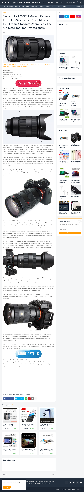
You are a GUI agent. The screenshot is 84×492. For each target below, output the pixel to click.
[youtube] (72, 16)
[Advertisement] (28, 380)
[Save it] (15, 410)
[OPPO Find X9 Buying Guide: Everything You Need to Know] (10, 415)
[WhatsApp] (26, 398)
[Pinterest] (29, 398)
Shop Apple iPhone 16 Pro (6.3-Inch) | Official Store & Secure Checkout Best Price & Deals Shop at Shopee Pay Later (28, 450)
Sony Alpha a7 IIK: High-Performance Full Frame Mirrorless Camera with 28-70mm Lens (75, 144)
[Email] (32, 398)
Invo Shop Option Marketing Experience (21, 2)
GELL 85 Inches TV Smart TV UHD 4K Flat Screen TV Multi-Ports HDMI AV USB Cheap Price (64, 162)
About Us (63, 489)
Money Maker (68, 2)
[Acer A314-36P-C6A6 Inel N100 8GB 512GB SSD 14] (64, 113)
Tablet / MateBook (19, 6)
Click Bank (57, 6)
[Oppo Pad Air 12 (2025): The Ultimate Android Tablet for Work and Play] (10, 440)
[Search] (81, 2)
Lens (9, 12)
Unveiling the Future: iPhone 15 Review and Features (76, 162)
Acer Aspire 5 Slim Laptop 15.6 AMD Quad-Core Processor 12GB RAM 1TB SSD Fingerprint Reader (63, 68)
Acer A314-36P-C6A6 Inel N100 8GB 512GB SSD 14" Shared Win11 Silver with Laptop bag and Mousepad (63, 120)
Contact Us (79, 489)
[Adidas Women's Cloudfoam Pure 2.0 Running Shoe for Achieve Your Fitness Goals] (76, 190)
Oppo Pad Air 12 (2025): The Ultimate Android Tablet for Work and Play (9, 450)
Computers (41, 6)
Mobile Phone (49, 6)
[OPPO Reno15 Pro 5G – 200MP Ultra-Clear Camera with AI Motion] (47, 415)
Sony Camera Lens (25, 394)
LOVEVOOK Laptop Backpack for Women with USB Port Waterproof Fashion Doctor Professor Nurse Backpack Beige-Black (75, 213)
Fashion (64, 6)
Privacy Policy (71, 489)
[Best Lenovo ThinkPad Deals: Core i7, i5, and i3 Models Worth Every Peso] (28, 415)
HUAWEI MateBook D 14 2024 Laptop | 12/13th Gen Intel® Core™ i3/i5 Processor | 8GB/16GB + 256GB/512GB (47, 450)
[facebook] (61, 16)
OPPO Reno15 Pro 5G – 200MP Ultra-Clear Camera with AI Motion (46, 425)
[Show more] (35, 398)
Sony (9, 394)
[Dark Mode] (74, 2)
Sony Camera (15, 394)
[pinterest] (81, 482)
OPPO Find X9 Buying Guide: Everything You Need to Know (8, 425)
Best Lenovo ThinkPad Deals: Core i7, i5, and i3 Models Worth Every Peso (28, 425)
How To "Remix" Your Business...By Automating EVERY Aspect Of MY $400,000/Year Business (63, 213)
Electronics (59, 2)
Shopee (27, 6)
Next (53, 474)
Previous (5, 474)
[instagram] (78, 16)
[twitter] (66, 16)
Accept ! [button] (7, 487)
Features (50, 2)
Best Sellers (10, 6)
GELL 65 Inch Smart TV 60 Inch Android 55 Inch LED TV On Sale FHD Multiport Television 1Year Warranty (75, 179)
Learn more (15, 484)
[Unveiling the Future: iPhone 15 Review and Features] (76, 155)
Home (43, 2)
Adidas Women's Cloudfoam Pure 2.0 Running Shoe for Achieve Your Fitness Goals (75, 197)
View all (14, 405)
